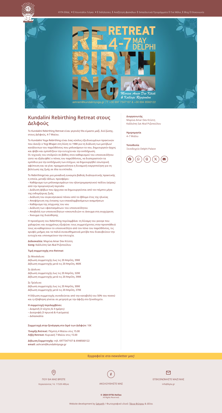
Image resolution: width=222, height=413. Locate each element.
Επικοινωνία (197, 12)
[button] (130, 159)
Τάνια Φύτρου (136, 403)
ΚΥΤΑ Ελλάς (64, 12)
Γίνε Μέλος (176, 12)
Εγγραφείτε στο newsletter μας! (111, 356)
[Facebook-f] (111, 374)
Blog (186, 12)
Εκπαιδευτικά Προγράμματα (153, 12)
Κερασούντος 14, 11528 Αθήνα (54, 384)
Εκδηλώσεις (105, 12)
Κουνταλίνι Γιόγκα (84, 12)
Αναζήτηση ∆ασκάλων (125, 12)
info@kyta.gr (168, 384)
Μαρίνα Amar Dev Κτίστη (140, 120)
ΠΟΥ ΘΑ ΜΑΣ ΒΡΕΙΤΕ (53, 379)
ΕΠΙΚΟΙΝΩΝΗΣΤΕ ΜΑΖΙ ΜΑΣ (168, 379)
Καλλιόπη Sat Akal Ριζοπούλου (143, 123)
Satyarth (100, 403)
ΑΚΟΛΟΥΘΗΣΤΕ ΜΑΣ (111, 383)
